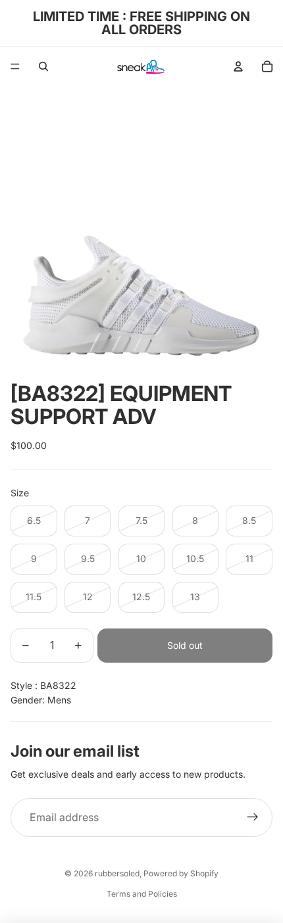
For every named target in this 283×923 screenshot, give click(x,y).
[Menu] (15, 66)
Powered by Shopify (181, 873)
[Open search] (43, 66)
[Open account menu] (238, 66)
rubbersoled (117, 873)
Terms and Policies (142, 894)
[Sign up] (253, 818)
